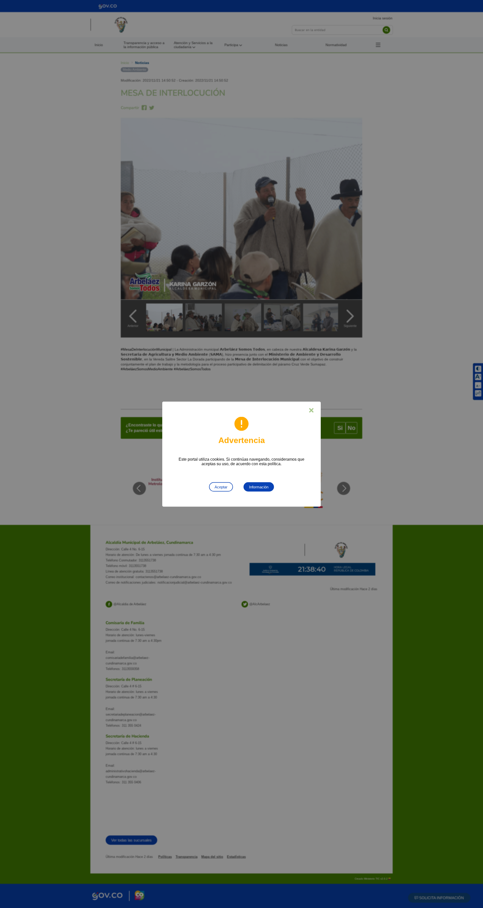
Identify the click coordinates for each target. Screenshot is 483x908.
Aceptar (221, 487)
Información (258, 487)
